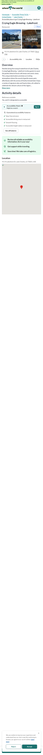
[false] (39, 8)
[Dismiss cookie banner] (38, 733)
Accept (29, 747)
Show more (6, 88)
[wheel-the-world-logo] (12, 8)
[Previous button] (3, 59)
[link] (15, 59)
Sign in (37, 107)
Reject (13, 747)
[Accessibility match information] (22, 106)
